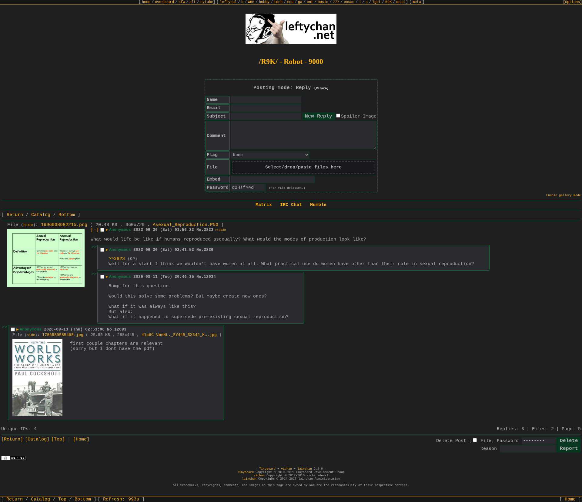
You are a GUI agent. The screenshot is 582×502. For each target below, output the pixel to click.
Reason (488, 448)
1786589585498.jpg (62, 335)
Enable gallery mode (563, 195)
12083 (120, 329)
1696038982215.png (64, 225)
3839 (208, 250)
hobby (264, 2)
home (146, 2)
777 (336, 2)
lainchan (304, 468)
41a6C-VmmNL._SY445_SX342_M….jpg (179, 335)
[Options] (572, 2)
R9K (388, 2)
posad (349, 2)
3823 (208, 230)
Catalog (40, 215)
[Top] (58, 439)
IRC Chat (291, 205)
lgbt (376, 2)
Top (62, 499)
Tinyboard (267, 468)
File (485, 441)
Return (15, 215)
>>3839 (220, 230)
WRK (251, 2)
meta (417, 2)
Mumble (318, 205)
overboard (164, 2)
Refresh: (121, 499)
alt (192, 2)
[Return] (321, 88)
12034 (210, 276)
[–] (95, 230)
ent (310, 2)
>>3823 (117, 258)
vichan (286, 468)
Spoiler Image (358, 116)
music (323, 2)
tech (278, 2)
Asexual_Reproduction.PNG (185, 225)
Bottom (67, 215)
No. (200, 230)
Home (570, 499)
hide (28, 225)
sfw (182, 2)
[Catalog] (37, 439)
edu (290, 2)
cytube (206, 2)
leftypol (228, 2)
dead (400, 2)
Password (508, 441)
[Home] (81, 439)
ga (300, 2)
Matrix (264, 205)
